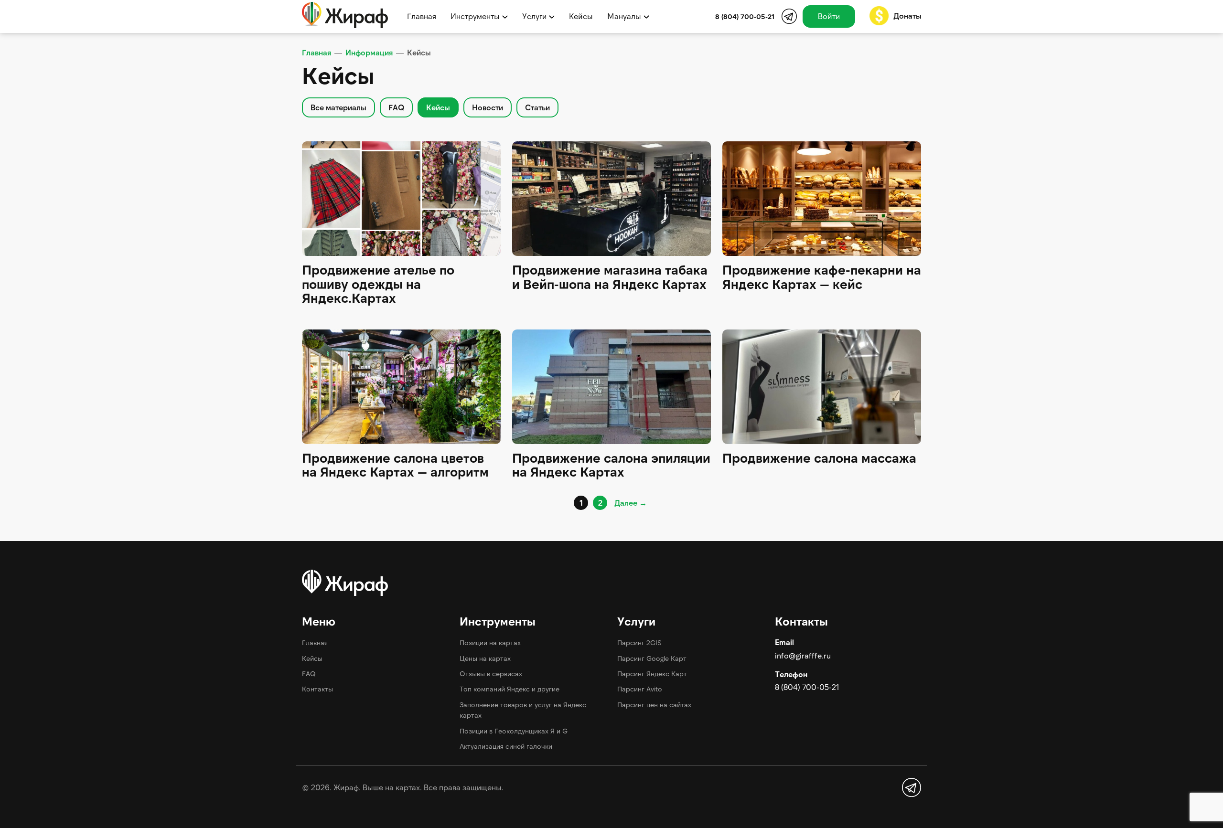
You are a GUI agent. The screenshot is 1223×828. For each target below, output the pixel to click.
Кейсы (581, 16)
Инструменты (475, 16)
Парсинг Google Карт (652, 658)
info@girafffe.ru (803, 655)
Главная (421, 16)
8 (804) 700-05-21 (807, 686)
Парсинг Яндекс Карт (652, 673)
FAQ (309, 673)
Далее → (630, 502)
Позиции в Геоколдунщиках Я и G (514, 731)
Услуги (534, 16)
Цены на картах (485, 658)
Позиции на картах (490, 642)
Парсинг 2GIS (639, 642)
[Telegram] (789, 16)
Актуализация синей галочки (506, 746)
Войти (829, 16)
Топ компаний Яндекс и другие (509, 689)
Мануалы (624, 16)
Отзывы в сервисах (491, 673)
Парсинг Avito (639, 689)
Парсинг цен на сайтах (654, 705)
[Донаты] (879, 15)
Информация (369, 52)
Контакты (317, 689)
